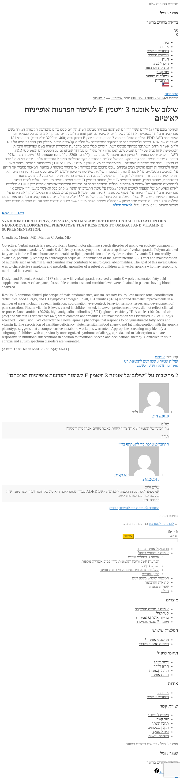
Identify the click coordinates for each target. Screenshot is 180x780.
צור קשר (163, 72)
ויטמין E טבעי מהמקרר (152, 622)
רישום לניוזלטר (158, 715)
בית (166, 42)
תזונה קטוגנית (159, 670)
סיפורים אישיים (158, 51)
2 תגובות (99, 98)
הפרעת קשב (150, 566)
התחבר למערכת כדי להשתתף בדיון (144, 444)
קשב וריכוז (161, 662)
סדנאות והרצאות (157, 68)
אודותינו (163, 693)
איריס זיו (117, 98)
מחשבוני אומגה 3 (157, 640)
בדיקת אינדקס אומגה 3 (152, 617)
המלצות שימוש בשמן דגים (150, 578)
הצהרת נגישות (158, 736)
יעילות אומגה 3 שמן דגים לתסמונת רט (151, 361)
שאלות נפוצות (159, 587)
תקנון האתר (160, 723)
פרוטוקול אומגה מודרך (153, 549)
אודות (164, 47)
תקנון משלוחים (158, 728)
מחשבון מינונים (158, 55)
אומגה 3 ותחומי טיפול (153, 553)
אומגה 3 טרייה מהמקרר (152, 609)
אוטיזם (160, 357)
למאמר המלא (122, 205)
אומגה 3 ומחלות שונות (143, 557)
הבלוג (165, 591)
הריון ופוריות (150, 574)
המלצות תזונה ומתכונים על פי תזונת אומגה (129, 570)
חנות (165, 59)
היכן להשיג (161, 63)
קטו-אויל (162, 613)
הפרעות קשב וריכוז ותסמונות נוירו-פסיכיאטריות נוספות (120, 561)
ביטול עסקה (160, 732)
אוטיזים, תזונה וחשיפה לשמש (157, 365)
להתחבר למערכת (161, 524)
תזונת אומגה (160, 675)
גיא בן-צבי (121, 475)
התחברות (162, 80)
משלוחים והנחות (157, 76)
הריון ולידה (161, 666)
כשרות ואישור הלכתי (154, 644)
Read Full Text (13, 213)
